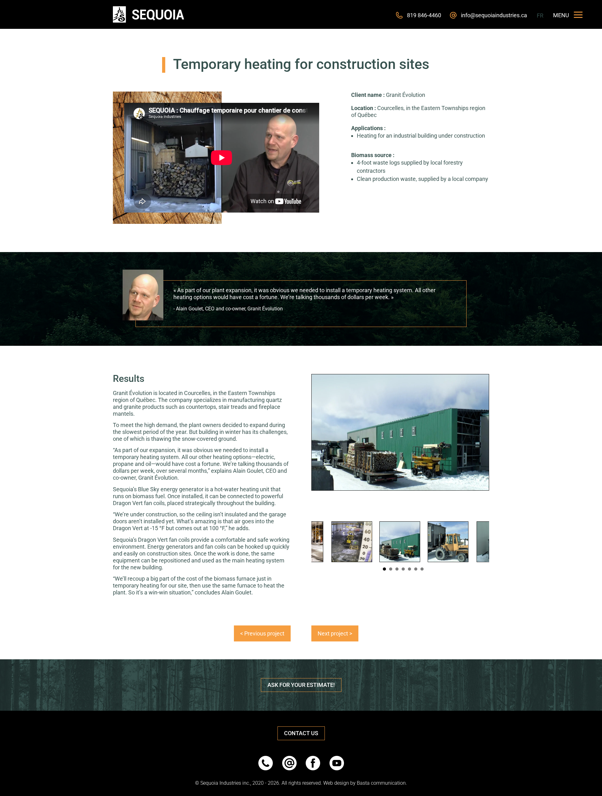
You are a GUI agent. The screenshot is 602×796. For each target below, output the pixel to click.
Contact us (301, 733)
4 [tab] (403, 569)
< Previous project (262, 633)
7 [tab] (422, 569)
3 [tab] (397, 569)
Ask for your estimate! (301, 685)
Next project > (335, 633)
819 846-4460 (424, 15)
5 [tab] (409, 569)
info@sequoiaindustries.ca (494, 15)
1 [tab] (384, 569)
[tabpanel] (399, 541)
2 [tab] (390, 569)
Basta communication (381, 783)
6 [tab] (416, 569)
